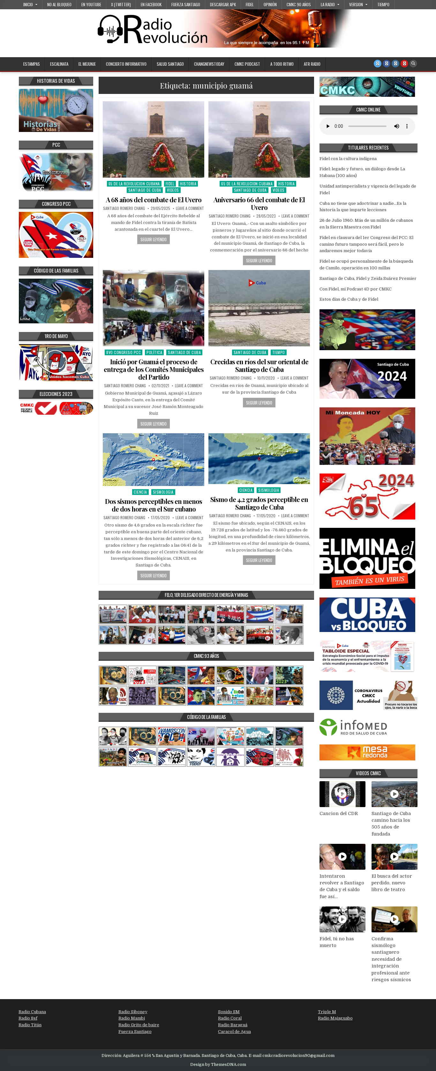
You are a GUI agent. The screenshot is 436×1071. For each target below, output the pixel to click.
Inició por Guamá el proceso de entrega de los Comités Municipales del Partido (154, 369)
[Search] (413, 63)
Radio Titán (30, 1024)
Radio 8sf (28, 1018)
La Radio (328, 4)
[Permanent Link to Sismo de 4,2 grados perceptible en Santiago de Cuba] (259, 458)
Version (356, 4)
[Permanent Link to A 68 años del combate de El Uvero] (153, 139)
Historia (188, 183)
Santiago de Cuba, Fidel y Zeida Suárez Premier (368, 278)
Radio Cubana (32, 1011)
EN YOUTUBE (91, 4)
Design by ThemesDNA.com (218, 1064)
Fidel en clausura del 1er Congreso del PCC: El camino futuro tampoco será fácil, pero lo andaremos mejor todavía (366, 244)
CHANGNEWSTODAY (209, 64)
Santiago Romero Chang (124, 208)
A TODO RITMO (282, 64)
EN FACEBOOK (151, 4)
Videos (173, 190)
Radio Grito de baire (138, 1024)
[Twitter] (377, 63)
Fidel (250, 4)
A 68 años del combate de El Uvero (153, 199)
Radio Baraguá (232, 1024)
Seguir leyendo (153, 239)
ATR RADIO (312, 64)
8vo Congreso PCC (123, 352)
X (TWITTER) (121, 4)
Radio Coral (230, 1018)
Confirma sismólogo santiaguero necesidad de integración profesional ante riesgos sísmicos (391, 959)
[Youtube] (404, 63)
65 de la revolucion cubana (134, 183)
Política (154, 352)
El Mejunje (87, 64)
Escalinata (59, 64)
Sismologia (163, 492)
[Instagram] (395, 63)
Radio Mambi (131, 1018)
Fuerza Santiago (185, 4)
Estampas (31, 64)
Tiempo (383, 4)
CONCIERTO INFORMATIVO (126, 64)
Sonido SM (229, 1011)
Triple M (327, 1011)
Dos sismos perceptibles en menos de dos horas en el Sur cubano (153, 505)
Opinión (270, 4)
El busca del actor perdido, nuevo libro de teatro (392, 883)
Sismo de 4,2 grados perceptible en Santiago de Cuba (259, 503)
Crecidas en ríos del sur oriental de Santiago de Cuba (259, 365)
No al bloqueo (59, 4)
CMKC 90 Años (299, 4)
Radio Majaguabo (335, 1018)
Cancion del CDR (338, 813)
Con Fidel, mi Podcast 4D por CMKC (355, 289)
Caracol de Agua (234, 1031)
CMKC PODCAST (247, 64)
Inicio (28, 4)
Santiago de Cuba (144, 190)
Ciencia (140, 492)
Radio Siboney (132, 1011)
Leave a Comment (190, 208)
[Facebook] (386, 63)
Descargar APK (223, 4)
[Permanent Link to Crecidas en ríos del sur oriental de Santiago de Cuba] (259, 308)
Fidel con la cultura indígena (348, 158)
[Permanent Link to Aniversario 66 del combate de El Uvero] (259, 139)
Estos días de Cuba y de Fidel (348, 299)
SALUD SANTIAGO (170, 64)
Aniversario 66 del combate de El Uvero (259, 203)
